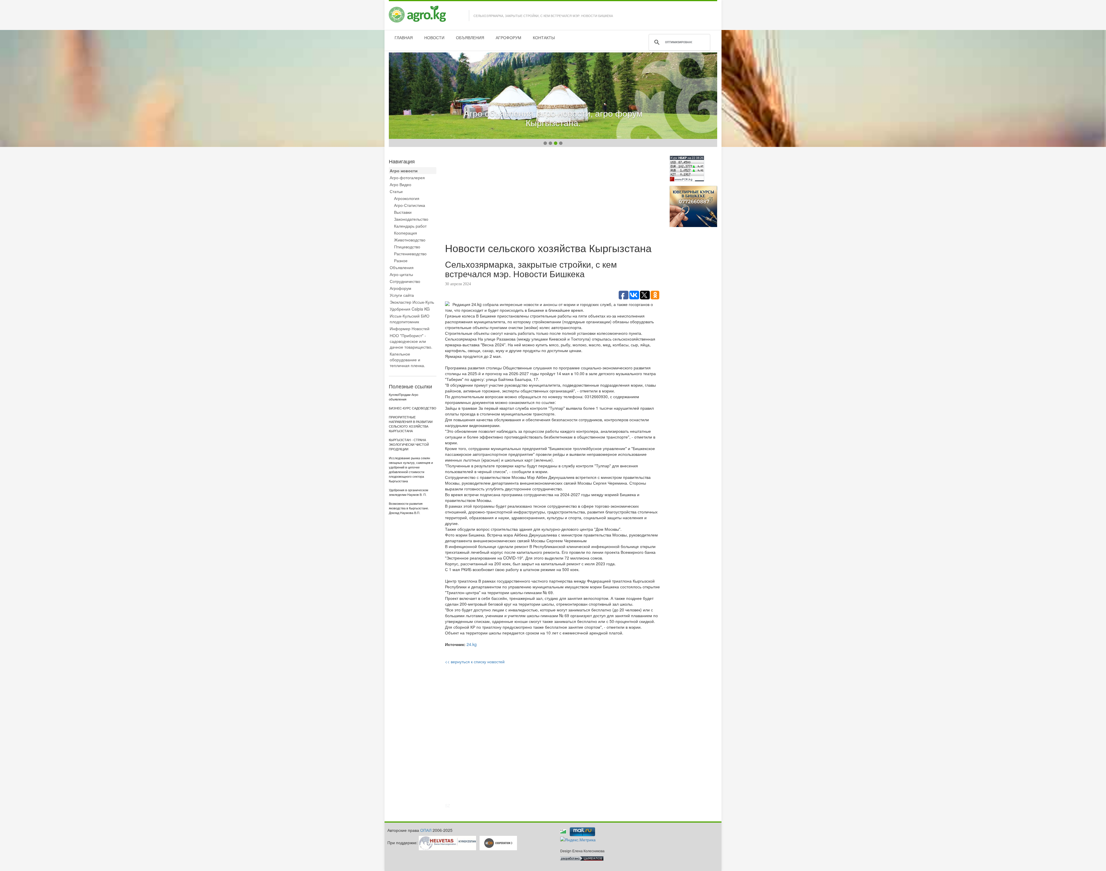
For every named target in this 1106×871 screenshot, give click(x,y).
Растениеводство (410, 253)
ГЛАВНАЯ (404, 37)
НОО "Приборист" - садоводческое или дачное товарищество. (411, 341)
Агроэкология (406, 198)
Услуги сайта (402, 295)
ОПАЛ (425, 830)
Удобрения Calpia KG (410, 309)
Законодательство (411, 219)
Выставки (403, 212)
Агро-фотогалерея (407, 177)
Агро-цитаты (401, 274)
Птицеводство (407, 247)
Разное (401, 260)
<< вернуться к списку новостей (475, 661)
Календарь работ (410, 226)
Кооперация (405, 233)
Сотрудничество (405, 281)
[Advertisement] (553, 196)
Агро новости (404, 170)
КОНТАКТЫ (544, 37)
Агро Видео (400, 184)
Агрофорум (400, 288)
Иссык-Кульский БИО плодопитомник (409, 318)
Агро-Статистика (409, 205)
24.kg (472, 644)
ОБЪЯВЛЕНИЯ (470, 37)
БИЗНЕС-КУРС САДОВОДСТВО (412, 408)
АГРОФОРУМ (508, 37)
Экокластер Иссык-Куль (412, 302)
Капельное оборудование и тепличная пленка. (407, 359)
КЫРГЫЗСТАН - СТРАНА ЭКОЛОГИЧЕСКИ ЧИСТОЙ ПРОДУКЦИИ (409, 444)
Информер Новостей (409, 328)
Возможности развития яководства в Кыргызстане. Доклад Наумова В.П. (409, 508)
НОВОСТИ (434, 37)
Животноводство (409, 240)
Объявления (402, 267)
